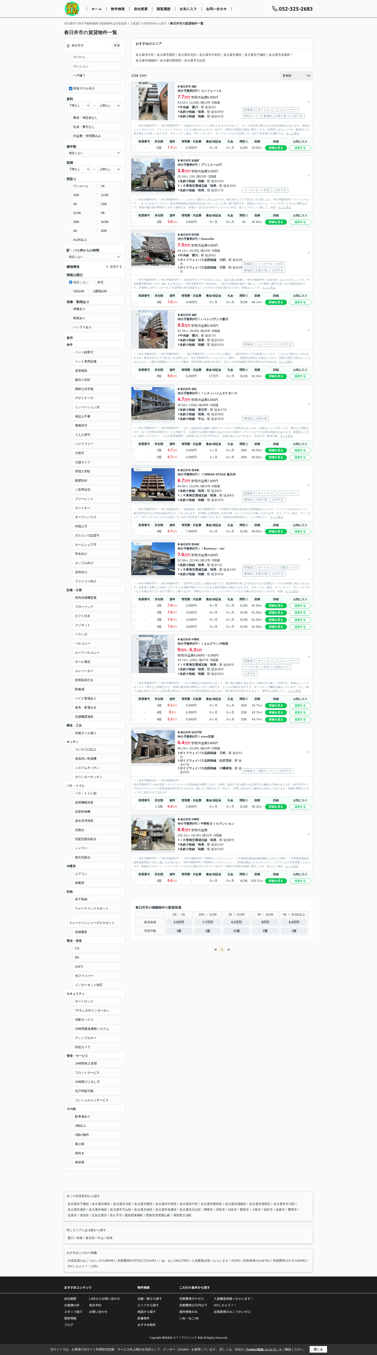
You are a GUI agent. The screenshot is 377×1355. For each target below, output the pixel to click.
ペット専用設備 (85, 361)
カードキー (82, 508)
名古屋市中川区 (284, 1204)
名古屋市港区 (77, 1209)
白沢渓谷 (225, 760)
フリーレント (84, 499)
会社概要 (141, 8)
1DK (76, 195)
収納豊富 (81, 932)
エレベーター (84, 671)
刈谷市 (233, 1209)
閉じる (318, 1349)
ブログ (68, 1325)
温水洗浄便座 (84, 820)
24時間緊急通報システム (92, 1028)
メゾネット (82, 625)
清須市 (85, 1215)
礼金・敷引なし (84, 126)
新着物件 (143, 1318)
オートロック (84, 1001)
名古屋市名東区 (279, 54)
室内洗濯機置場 (85, 597)
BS (77, 957)
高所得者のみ (188, 1311)
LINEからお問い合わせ (104, 1298)
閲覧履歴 (164, 8)
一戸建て (79, 75)
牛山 (201, 418)
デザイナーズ (84, 398)
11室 (236, 931)
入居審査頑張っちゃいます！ (234, 1298)
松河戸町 (197, 732)
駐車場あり (82, 1116)
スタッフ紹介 (73, 1311)
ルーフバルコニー (87, 652)
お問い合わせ (216, 8)
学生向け (81, 553)
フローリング (84, 606)
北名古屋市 (100, 1215)
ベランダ (81, 634)
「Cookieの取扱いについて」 (261, 1349)
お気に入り (188, 8)
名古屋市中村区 (210, 54)
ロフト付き (82, 616)
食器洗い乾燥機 (85, 758)
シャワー (81, 848)
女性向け (81, 572)
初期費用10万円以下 (193, 1305)
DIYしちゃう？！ (225, 1305)
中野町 (195, 639)
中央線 (184, 107)
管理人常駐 (82, 471)
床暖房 (79, 883)
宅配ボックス (84, 1019)
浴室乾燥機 (82, 811)
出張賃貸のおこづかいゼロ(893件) (91, 1260)
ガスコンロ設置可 (87, 535)
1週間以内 (100, 291)
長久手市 (116, 1215)
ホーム (96, 8)
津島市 (221, 1209)
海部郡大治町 (182, 1215)
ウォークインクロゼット (92, 908)
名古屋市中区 (145, 54)
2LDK (77, 213)
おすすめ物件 (146, 1325)
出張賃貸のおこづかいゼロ (232, 1311)
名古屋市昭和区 (170, 60)
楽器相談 (81, 370)
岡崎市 (209, 1209)
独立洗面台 (82, 857)
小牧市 (257, 1209)
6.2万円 (236, 922)
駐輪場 (79, 689)
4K (75, 230)
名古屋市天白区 (195, 60)
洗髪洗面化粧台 (85, 839)
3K (103, 213)
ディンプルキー (85, 1038)
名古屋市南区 (98, 1209)
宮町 (194, 389)
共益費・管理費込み (87, 136)
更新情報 (70, 1318)
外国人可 (81, 526)
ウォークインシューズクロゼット (92, 922)
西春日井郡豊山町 (158, 1215)
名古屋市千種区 (255, 54)
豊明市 (293, 1209)
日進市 (73, 1215)
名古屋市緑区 (143, 1209)
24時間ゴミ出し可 (87, 1081)
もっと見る (292, 133)
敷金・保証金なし (85, 117)
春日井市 (185, 86)
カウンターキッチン (89, 777)
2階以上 (80, 1125)
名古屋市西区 (166, 54)
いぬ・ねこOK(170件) (174, 1260)
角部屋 (79, 1162)
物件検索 (118, 8)
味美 (201, 111)
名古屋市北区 (187, 54)
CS (77, 948)
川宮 (222, 267)
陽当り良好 (82, 379)
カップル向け (84, 563)
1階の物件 (82, 1134)
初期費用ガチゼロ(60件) (289, 1260)
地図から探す (146, 1311)
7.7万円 (207, 922)
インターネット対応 (89, 985)
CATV (79, 966)
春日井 (202, 409)
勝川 (195, 107)
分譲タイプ (82, 462)
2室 (265, 931)
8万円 (265, 922)
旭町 (194, 86)
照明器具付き (84, 680)
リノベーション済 (87, 407)
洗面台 (79, 830)
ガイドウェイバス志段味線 (198, 259)
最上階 (79, 1144)
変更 (117, 45)
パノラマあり (82, 327)
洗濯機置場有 (84, 716)
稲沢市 (269, 1209)
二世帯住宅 (82, 489)
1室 (179, 931)
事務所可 (81, 425)
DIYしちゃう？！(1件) (83, 1266)
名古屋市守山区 (121, 1209)
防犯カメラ (82, 1047)
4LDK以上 (80, 239)
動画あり (79, 318)
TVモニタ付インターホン (92, 1010)
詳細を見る (276, 147)
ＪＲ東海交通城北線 (193, 185)
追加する (300, 147)
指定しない (81, 282)
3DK (76, 222)
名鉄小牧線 (187, 111)
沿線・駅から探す (149, 1298)
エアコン (81, 873)
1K (103, 186)
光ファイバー (84, 975)
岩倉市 (281, 1209)
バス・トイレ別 (85, 793)
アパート (79, 57)
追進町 (195, 160)
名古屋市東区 (232, 54)
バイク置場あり (85, 698)
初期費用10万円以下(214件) (137, 1260)
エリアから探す (148, 1305)
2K (75, 204)
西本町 (195, 470)
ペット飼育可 (84, 352)
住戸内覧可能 (84, 1091)
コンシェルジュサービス (92, 1100)
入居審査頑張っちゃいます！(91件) (216, 1260)
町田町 (195, 234)
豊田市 (245, 1209)
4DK (104, 230)
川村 (222, 259)
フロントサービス (87, 1072)
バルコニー (82, 643)
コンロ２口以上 (85, 749)
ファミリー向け (85, 581)
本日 (100, 282)
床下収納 (81, 899)
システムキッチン (87, 767)
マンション (81, 66)
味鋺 (201, 116)
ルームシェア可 (85, 544)
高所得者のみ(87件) (256, 1260)
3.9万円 (179, 922)
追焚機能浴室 (84, 802)
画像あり (79, 309)
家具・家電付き (85, 707)
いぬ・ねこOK (189, 1318)
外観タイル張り (85, 733)
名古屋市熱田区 (260, 1204)
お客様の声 (71, 1305)
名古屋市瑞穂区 (146, 60)
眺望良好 (81, 480)
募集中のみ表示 (84, 88)
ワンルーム (81, 186)
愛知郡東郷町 (134, 1215)
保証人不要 (82, 416)
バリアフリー (84, 444)
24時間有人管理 (86, 1063)
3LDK (105, 222)
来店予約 (95, 1305)
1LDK (105, 195)
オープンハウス (85, 517)
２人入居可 (82, 434)
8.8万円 (294, 922)
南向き (79, 1153)
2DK (104, 204)
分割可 (79, 453)
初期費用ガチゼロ (191, 1298)
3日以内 (78, 291)
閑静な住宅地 (84, 389)
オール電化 (82, 661)
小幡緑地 (225, 768)
